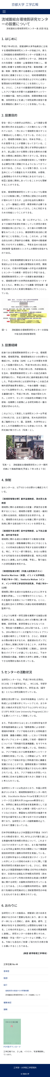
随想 (5, 978)
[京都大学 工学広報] (25, 4)
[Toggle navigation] (4, 11)
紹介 (5, 985)
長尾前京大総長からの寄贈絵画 (17, 990)
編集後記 (7, 1002)
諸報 (5, 1009)
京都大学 (26, 1074)
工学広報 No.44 (10, 964)
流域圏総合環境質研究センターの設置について (22, 995)
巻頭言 (6, 971)
